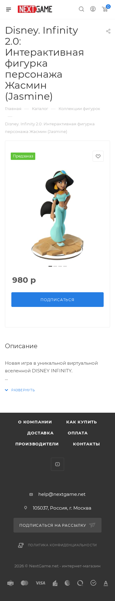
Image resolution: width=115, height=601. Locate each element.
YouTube (57, 464)
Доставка (40, 432)
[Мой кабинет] (93, 10)
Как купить (81, 421)
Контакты (86, 443)
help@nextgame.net (62, 494)
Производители (37, 443)
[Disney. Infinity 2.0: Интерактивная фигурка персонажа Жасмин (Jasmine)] (58, 215)
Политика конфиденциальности (62, 545)
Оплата (78, 432)
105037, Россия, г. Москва (62, 508)
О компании (35, 421)
